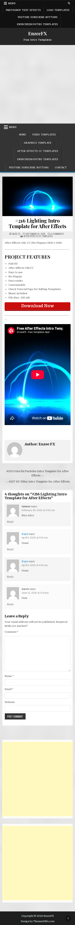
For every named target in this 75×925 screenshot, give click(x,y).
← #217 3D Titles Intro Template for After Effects (37, 481)
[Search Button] (69, 3)
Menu (12, 3)
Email (9, 689)
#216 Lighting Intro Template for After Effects (37, 223)
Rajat (25, 534)
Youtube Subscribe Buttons (38, 17)
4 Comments (57, 234)
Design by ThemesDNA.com (37, 921)
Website (10, 702)
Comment (11, 631)
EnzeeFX (37, 33)
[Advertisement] (37, 84)
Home (22, 135)
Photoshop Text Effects (23, 10)
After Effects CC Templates (37, 151)
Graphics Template (37, 143)
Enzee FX (16, 234)
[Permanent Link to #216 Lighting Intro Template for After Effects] (37, 196)
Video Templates (44, 135)
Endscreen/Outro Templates (37, 24)
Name (9, 676)
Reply (10, 521)
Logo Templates (58, 10)
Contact (61, 168)
